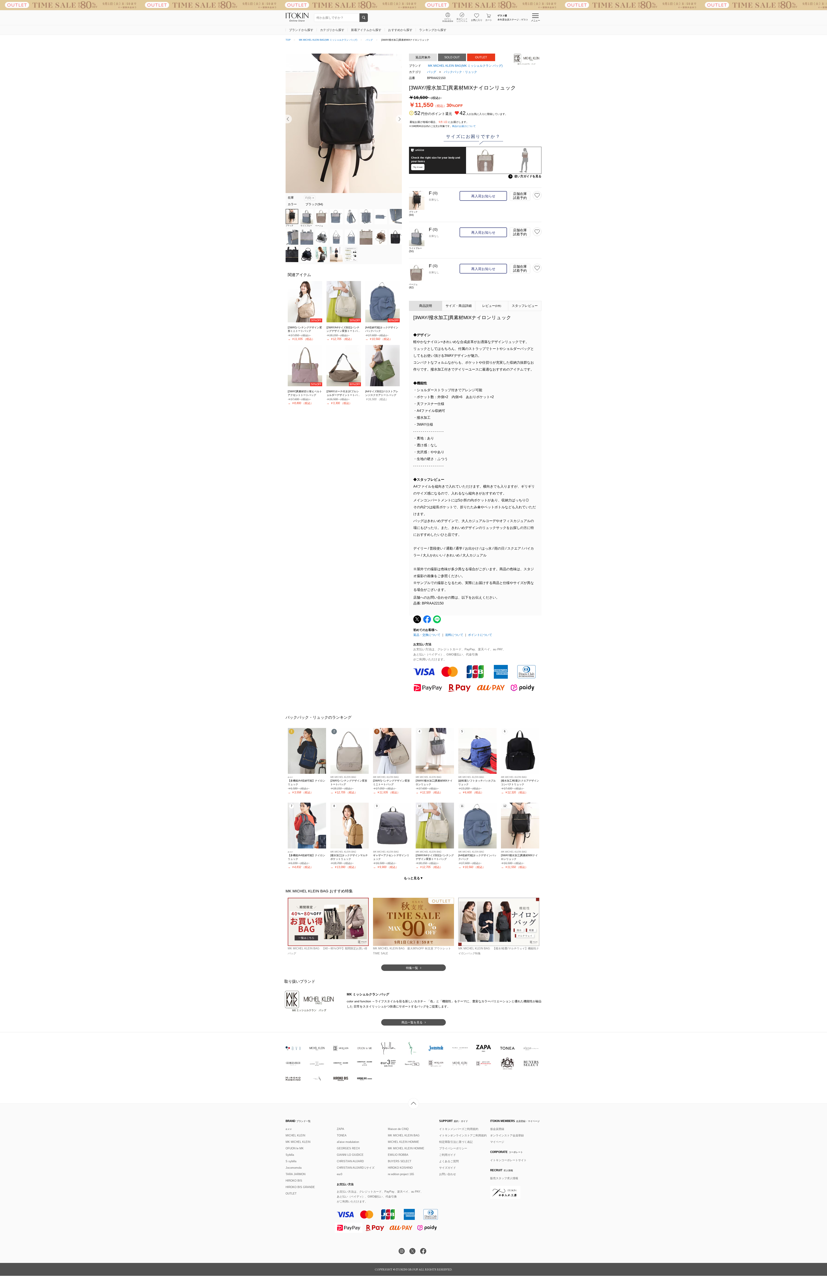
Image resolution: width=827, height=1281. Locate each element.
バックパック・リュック (460, 72)
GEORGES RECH (348, 1148)
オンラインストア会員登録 (507, 1135)
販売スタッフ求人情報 (504, 1178)
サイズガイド (447, 1167)
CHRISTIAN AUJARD (350, 1161)
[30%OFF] (305, 301)
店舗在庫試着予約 (520, 196)
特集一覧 (412, 968)
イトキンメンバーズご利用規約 (458, 1129)
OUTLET (291, 1193)
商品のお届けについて (464, 126)
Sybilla (290, 1154)
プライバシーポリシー (453, 1148)
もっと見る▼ (413, 878)
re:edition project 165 (401, 1174)
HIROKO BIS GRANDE (300, 1187)
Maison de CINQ (398, 1129)
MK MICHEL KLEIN (298, 1141)
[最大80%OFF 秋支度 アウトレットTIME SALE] (413, 5)
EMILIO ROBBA (398, 1154)
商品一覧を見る (412, 1022)
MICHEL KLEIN (295, 1135)
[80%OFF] (343, 365)
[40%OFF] (382, 301)
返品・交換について (426, 635)
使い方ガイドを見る (525, 176)
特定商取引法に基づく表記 (456, 1141)
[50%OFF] (305, 365)
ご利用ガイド (447, 1154)
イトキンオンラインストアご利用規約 (463, 1135)
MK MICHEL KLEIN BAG (404, 1135)
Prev (289, 119)
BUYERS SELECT (399, 1161)
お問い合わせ (447, 1174)
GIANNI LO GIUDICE (350, 1154)
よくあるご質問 (449, 1161)
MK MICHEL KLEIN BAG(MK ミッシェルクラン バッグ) (328, 40)
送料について (454, 635)
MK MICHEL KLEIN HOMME (406, 1148)
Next (399, 119)
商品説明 (425, 306)
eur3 (339, 1174)
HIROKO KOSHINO (400, 1167)
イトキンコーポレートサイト (508, 1160)
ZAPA (340, 1129)
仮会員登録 (497, 1129)
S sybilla (291, 1161)
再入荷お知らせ (483, 196)
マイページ (497, 1141)
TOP (288, 40)
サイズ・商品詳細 (459, 306)
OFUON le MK (295, 1148)
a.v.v (289, 1129)
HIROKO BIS (294, 1180)
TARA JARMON (295, 1174)
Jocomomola (294, 1167)
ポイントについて (480, 635)
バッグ (369, 40)
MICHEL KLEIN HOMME (403, 1141)
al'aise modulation (348, 1141)
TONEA (342, 1135)
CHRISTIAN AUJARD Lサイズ (356, 1167)
